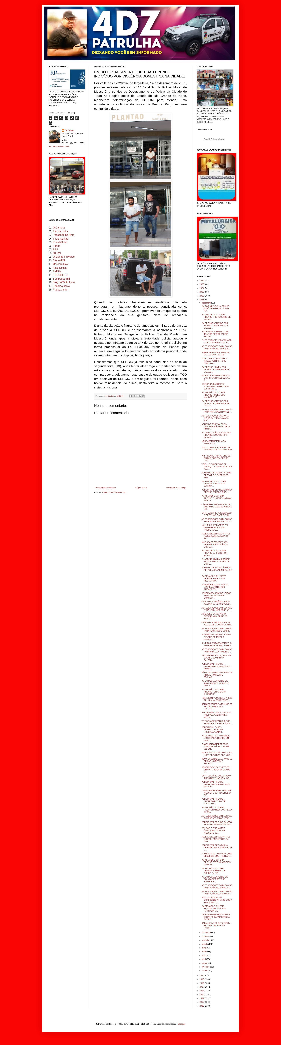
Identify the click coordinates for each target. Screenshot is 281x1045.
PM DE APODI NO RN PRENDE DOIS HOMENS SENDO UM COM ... (215, 738)
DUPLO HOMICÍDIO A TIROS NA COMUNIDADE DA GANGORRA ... (216, 449)
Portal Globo (60, 242)
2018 (202, 983)
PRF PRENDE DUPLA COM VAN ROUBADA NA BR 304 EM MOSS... (216, 715)
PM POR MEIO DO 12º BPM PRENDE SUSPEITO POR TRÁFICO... (214, 553)
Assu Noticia (60, 267)
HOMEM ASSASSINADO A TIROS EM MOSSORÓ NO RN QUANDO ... (216, 595)
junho (204, 951)
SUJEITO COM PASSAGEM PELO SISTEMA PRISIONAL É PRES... (216, 644)
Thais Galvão (60, 238)
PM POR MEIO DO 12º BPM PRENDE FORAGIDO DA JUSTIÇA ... (213, 483)
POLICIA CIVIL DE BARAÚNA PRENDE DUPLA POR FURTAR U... (216, 847)
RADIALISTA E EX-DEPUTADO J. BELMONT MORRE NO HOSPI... (216, 925)
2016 (202, 991)
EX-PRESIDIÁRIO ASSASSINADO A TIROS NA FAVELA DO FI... (216, 341)
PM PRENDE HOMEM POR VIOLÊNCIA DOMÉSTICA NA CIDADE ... (215, 369)
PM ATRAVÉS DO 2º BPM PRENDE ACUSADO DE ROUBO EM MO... (213, 870)
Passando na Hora (63, 235)
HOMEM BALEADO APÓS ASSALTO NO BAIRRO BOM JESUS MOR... (215, 386)
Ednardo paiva (61, 286)
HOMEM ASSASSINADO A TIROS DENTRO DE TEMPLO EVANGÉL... (216, 637)
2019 (202, 979)
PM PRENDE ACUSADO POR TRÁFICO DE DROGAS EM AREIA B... (214, 334)
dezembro (206, 303)
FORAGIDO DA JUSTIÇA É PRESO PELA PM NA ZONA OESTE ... (216, 699)
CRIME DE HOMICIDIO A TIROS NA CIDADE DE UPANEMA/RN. (216, 623)
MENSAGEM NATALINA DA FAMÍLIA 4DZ (213, 442)
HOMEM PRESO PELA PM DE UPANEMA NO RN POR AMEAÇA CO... (214, 587)
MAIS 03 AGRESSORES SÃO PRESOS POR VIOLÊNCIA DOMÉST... (214, 544)
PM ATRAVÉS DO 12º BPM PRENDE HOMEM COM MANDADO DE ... (213, 394)
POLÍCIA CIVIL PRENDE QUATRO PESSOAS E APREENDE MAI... (216, 823)
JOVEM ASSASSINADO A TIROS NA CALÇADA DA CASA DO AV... (215, 536)
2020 (202, 975)
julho (204, 948)
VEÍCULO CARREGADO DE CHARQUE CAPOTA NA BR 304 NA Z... (216, 466)
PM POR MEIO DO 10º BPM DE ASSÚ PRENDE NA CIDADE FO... (215, 308)
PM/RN (57, 271)
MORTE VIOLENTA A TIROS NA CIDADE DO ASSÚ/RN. (215, 353)
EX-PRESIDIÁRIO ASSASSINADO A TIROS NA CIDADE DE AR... (216, 514)
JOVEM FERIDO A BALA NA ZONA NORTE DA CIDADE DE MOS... (216, 754)
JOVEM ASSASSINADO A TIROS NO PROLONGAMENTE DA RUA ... (215, 839)
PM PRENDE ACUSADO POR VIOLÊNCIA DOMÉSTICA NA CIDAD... (215, 403)
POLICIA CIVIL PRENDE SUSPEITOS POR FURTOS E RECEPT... (215, 784)
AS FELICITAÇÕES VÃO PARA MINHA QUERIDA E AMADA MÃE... (214, 418)
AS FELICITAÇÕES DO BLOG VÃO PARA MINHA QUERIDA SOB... (216, 410)
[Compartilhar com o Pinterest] (143, 396)
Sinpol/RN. (59, 260)
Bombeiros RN (61, 278)
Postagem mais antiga (176, 488)
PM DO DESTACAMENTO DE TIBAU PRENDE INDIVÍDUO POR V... (215, 683)
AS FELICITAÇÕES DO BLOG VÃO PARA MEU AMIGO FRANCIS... (216, 892)
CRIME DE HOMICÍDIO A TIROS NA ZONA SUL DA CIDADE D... (216, 603)
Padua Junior (60, 289)
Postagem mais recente (105, 488)
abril (204, 959)
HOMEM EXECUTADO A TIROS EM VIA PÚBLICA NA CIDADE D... (215, 769)
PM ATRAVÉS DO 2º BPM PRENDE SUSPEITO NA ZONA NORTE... (216, 498)
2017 (202, 987)
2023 (202, 292)
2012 (202, 1006)
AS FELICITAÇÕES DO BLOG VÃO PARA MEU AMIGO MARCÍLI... (216, 347)
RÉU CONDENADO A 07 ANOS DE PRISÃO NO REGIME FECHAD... (216, 761)
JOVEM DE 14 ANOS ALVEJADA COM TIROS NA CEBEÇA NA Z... (215, 377)
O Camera (59, 227)
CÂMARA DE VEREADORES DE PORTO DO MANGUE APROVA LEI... (216, 506)
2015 (202, 994)
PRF (55, 249)
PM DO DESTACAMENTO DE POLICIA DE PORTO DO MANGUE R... (214, 879)
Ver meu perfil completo (59, 146)
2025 (202, 284)
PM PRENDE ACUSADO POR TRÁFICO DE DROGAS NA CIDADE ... (214, 325)
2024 (202, 288)
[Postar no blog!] (133, 396)
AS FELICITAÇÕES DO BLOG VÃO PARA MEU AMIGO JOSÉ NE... (216, 609)
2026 (202, 280)
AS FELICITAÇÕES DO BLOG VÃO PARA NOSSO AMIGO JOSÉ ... (216, 817)
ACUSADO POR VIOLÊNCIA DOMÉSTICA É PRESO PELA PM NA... (215, 426)
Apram (56, 245)
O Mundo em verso (64, 256)
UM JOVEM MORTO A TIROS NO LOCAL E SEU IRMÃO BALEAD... (216, 657)
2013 (202, 1002)
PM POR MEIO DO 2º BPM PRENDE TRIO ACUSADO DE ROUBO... (216, 317)
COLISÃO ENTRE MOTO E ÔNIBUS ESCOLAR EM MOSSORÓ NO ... (213, 830)
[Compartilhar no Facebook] (139, 396)
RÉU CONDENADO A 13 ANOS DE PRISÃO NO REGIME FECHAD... (216, 706)
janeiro (205, 970)
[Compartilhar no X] (136, 396)
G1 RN (57, 253)
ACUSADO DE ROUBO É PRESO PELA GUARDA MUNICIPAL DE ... (216, 570)
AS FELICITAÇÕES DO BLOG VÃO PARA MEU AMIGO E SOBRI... (216, 629)
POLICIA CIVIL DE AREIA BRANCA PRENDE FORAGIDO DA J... (216, 491)
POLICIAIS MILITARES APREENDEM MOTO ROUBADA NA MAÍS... (212, 729)
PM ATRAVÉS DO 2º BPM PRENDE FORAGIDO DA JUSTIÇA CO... (213, 691)
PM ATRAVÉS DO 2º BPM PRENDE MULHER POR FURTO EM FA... (213, 908)
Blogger (181, 1024)
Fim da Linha (60, 231)
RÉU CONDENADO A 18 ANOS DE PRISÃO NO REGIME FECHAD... (216, 674)
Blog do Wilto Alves (64, 282)
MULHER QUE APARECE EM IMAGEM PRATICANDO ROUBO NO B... (214, 527)
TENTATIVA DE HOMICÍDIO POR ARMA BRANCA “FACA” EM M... (216, 722)
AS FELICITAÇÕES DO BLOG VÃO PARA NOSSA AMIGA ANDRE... (216, 520)
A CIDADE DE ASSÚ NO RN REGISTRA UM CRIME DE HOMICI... (214, 616)
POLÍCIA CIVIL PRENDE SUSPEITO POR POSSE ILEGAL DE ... (213, 801)
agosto (205, 944)
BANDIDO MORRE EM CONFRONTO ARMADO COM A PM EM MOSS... (216, 900)
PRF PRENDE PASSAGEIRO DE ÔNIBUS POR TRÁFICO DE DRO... (215, 458)
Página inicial (141, 488)
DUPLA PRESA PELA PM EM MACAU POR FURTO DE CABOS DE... (214, 361)
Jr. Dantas (110, 396)
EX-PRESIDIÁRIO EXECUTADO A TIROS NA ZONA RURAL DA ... (216, 777)
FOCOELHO (60, 275)
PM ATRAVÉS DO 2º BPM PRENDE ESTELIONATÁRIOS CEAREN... (216, 862)
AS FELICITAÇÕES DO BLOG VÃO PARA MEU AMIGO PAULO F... (216, 886)
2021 (202, 299)
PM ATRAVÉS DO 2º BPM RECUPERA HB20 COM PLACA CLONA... (216, 809)
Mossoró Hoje (61, 264)
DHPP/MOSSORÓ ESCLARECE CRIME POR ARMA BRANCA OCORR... (215, 917)
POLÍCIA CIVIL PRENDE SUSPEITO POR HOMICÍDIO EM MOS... (215, 666)
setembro (206, 940)
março (205, 963)
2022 (202, 296)
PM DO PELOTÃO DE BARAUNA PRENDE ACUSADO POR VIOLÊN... (216, 435)
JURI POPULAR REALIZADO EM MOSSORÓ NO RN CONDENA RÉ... (216, 792)
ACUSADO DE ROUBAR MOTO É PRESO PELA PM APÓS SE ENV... (216, 475)
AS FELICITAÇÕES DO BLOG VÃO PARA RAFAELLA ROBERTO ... (216, 650)
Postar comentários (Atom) (113, 492)
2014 (202, 998)
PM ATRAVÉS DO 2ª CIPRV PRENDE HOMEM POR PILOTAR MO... (213, 578)
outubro (205, 936)
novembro (206, 932)
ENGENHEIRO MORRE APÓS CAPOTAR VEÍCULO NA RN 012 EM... (215, 746)
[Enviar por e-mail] (130, 396)
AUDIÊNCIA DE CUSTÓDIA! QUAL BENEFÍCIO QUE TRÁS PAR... (216, 855)
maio (204, 955)
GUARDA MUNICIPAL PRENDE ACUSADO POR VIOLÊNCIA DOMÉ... (215, 561)
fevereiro (206, 967)
